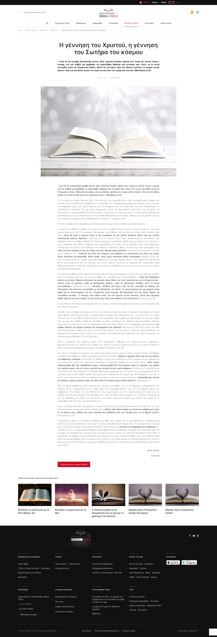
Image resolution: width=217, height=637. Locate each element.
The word (59, 601)
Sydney (143, 568)
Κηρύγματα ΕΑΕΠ (154, 605)
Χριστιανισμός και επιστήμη (29, 572)
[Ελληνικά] (197, 12)
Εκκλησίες (149, 23)
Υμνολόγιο (154, 601)
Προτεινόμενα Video (101, 590)
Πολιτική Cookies (129, 631)
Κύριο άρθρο (23, 564)
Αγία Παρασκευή (136, 572)
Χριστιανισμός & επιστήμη (66, 597)
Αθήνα (147, 572)
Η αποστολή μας (62, 568)
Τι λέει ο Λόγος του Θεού (28, 568)
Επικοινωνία (166, 23)
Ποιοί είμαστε (61, 564)
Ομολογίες (45, 568)
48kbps (154, 2)
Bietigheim (149, 564)
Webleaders (52, 631)
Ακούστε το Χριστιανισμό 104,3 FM (107, 572)
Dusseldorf (133, 568)
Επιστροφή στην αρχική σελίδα (74, 464)
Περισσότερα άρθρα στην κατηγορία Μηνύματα (38, 478)
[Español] (192, 12)
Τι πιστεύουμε (74, 564)
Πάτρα (132, 577)
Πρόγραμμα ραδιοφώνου (102, 568)
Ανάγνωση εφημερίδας (138, 601)
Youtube (132, 610)
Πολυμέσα (113, 23)
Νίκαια (154, 577)
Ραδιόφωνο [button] (81, 23)
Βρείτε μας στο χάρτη (28, 614)
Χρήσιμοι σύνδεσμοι (63, 590)
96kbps (163, 2)
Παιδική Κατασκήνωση (64, 606)
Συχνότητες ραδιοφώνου (102, 564)
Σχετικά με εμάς (62, 23)
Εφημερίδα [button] (97, 23)
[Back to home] (108, 12)
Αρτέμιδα (156, 572)
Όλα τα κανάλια (136, 564)
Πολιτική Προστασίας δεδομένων (107, 631)
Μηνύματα (115, 77)
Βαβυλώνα (96, 613)
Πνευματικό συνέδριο (64, 611)
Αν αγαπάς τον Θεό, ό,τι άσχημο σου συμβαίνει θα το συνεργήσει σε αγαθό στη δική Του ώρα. (108, 599)
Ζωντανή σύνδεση (137, 597)
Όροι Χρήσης (86, 631)
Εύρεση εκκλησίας (137, 605)
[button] (19, 12)
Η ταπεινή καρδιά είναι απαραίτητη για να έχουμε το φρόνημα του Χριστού (108, 512)
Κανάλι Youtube (131, 23)
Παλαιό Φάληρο (142, 577)
